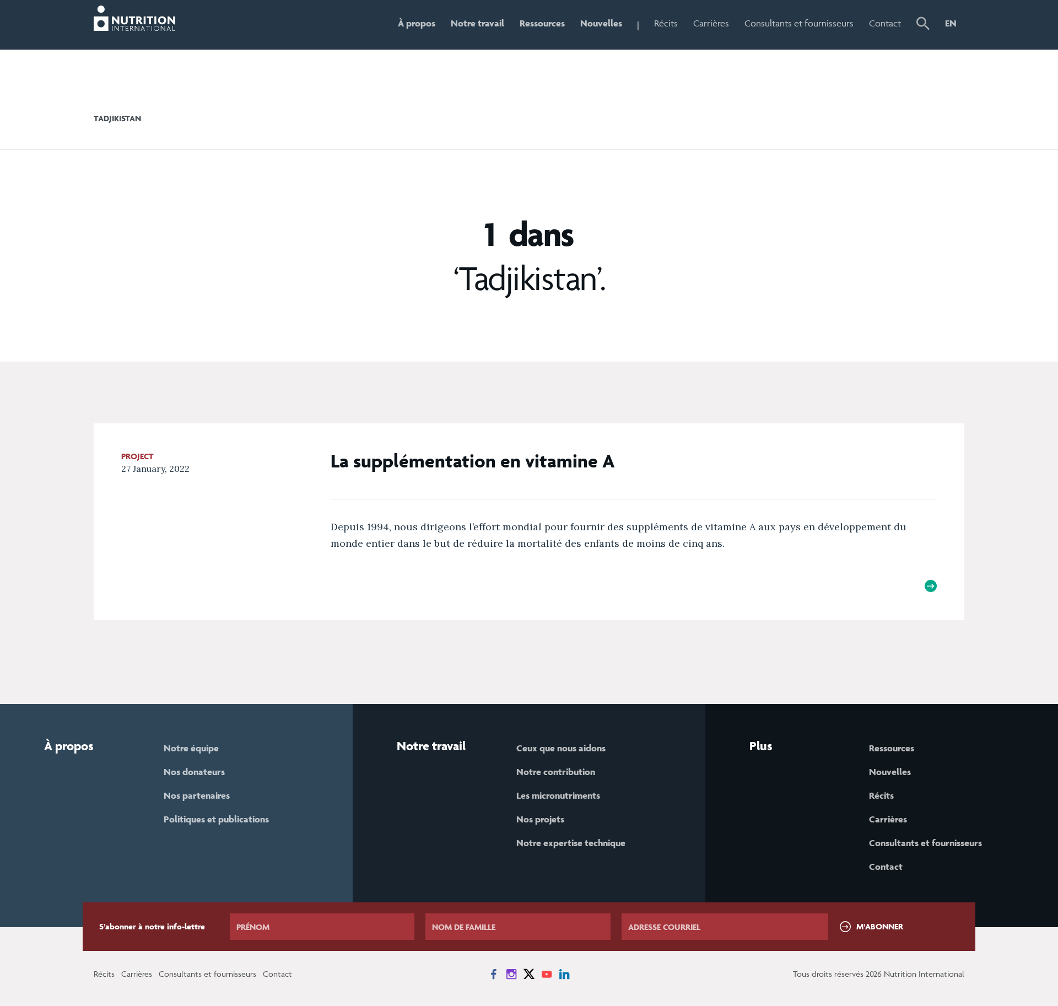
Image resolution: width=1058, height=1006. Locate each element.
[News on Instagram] (511, 974)
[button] (923, 25)
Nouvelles (601, 23)
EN (951, 23)
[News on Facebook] (493, 974)
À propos (416, 23)
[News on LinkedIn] (564, 974)
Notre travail (477, 23)
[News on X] (529, 974)
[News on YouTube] (546, 974)
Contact (885, 23)
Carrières (711, 23)
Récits (666, 23)
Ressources (542, 23)
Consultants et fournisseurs (799, 23)
